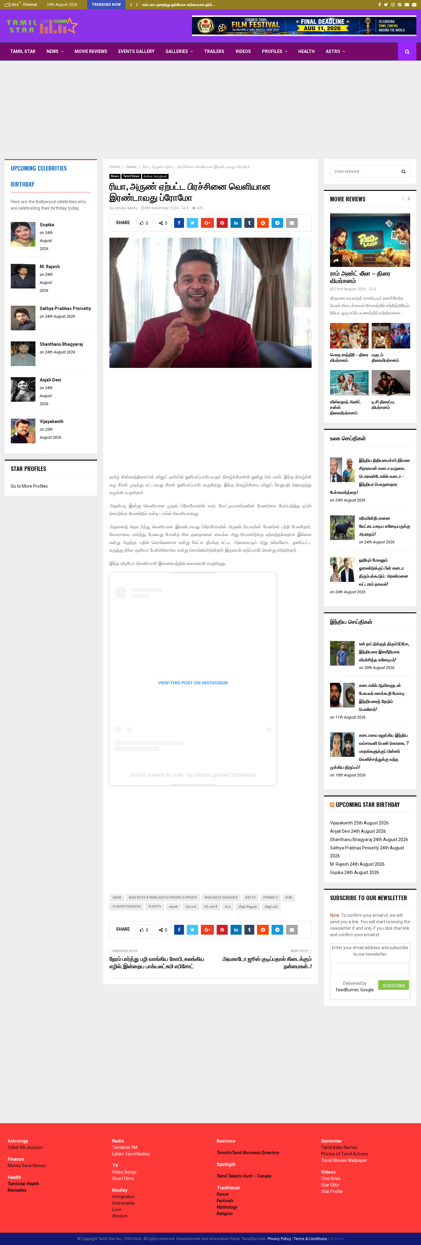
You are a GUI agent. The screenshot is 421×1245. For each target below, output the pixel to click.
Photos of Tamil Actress (344, 1153)
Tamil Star (22, 51)
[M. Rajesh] (23, 286)
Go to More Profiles (29, 486)
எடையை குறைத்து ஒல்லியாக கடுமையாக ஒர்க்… (178, 5)
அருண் (173, 906)
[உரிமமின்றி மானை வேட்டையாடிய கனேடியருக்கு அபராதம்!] (342, 538)
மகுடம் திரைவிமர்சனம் (385, 357)
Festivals (225, 1200)
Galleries (177, 51)
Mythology (227, 1207)
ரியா (228, 906)
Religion (225, 1213)
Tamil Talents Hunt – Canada (244, 1176)
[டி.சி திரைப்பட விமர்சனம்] (391, 383)
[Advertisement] (210, 110)
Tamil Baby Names (339, 1147)
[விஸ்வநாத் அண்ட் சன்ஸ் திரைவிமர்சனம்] (349, 383)
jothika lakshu (126, 208)
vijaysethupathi (126, 906)
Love (116, 1209)
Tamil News (131, 176)
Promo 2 (270, 897)
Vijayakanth (51, 421)
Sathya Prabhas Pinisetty (65, 308)
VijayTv (154, 906)
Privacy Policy (279, 1239)
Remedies (17, 1190)
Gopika (47, 224)
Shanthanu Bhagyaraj (61, 344)
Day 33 (250, 897)
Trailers (214, 51)
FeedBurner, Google (355, 989)
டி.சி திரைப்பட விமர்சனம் (384, 404)
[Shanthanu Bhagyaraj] (23, 364)
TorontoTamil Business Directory (248, 1152)
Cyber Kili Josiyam (25, 1147)
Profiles (272, 51)
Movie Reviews (91, 51)
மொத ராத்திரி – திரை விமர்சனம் (349, 357)
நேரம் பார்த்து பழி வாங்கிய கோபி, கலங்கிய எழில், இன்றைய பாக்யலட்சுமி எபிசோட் (156, 963)
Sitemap (337, 1239)
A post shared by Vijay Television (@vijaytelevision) (193, 775)
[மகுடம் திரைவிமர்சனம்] (391, 336)
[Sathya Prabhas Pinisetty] (23, 328)
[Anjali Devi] (23, 400)
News (53, 51)
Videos (243, 51)
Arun (116, 897)
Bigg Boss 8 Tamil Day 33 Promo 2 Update (163, 897)
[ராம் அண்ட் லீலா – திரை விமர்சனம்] (370, 240)
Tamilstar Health (23, 1183)
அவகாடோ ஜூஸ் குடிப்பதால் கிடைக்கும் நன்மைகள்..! (267, 963)
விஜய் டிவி (271, 906)
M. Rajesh (50, 266)
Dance (222, 1194)
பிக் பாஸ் (191, 906)
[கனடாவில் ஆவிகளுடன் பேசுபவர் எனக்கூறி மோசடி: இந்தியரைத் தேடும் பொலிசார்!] (342, 705)
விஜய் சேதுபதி (248, 906)
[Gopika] (23, 245)
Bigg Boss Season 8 (221, 897)
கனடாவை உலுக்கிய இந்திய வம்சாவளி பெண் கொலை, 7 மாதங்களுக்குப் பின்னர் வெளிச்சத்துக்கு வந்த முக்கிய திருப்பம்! (369, 751)
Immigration (123, 1196)
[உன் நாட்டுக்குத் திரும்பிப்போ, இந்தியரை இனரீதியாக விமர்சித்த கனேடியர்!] (342, 664)
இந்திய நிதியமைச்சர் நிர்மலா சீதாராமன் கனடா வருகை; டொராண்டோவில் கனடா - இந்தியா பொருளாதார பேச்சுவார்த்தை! (370, 476)
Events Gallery (136, 51)
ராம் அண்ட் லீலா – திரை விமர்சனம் (360, 277)
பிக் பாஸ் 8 (210, 906)
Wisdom (120, 1216)
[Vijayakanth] (23, 441)
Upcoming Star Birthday (368, 804)
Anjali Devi (50, 379)
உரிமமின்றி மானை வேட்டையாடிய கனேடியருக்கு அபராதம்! (384, 526)
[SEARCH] (403, 171)
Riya (288, 897)
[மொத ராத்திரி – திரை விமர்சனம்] (349, 336)
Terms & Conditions (310, 1239)
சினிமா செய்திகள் (155, 176)
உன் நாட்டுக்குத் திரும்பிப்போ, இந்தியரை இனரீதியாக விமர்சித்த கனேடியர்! (384, 651)
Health (306, 51)
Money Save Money (27, 1165)
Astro (333, 51)
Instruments (123, 1203)
